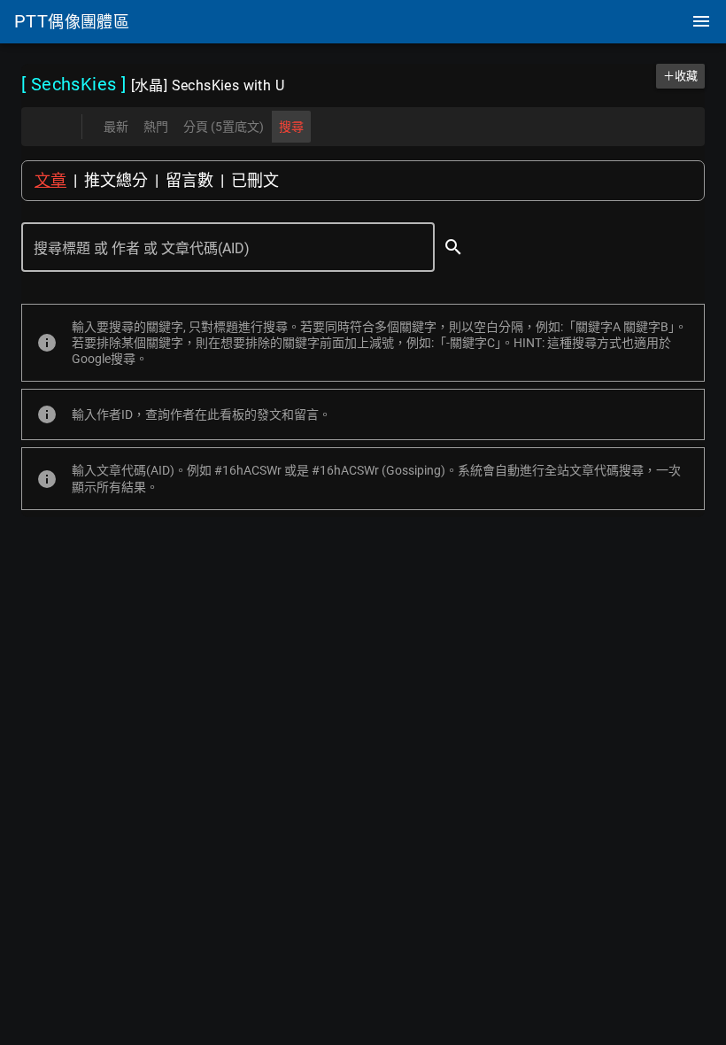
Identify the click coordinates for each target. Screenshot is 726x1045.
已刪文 (255, 180)
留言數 (189, 180)
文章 (50, 180)
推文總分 (116, 180)
